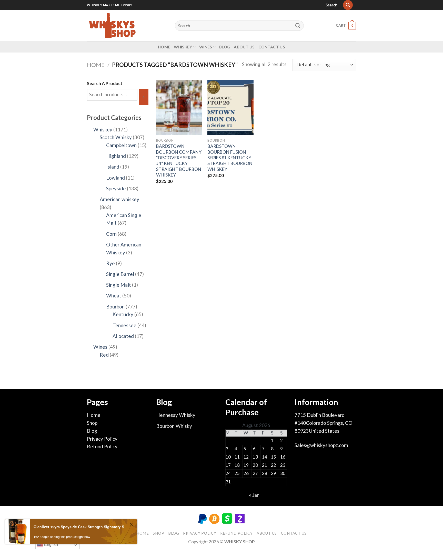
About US (244, 47)
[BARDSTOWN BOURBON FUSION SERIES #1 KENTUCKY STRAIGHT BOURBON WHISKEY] (230, 107)
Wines (205, 47)
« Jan (254, 495)
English (50, 544)
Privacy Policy (102, 439)
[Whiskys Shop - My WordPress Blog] (112, 25)
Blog (224, 47)
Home (164, 47)
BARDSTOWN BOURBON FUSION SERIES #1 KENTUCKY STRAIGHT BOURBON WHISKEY (230, 157)
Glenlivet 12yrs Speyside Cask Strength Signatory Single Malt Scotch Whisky (81, 526)
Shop (92, 423)
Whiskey (183, 47)
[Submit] (298, 25)
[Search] (348, 5)
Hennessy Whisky (175, 415)
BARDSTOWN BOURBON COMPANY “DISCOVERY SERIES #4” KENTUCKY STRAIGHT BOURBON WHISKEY (179, 160)
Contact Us (271, 47)
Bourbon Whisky (174, 426)
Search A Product (105, 83)
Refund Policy (102, 446)
